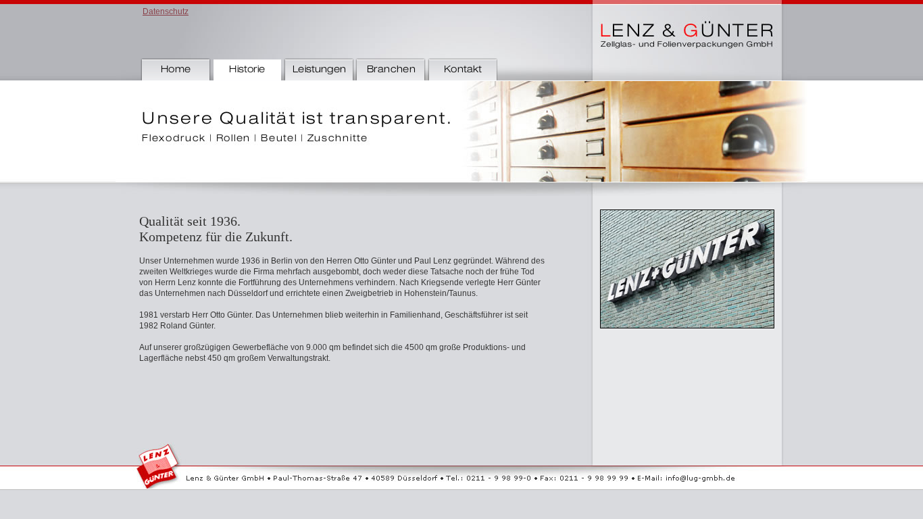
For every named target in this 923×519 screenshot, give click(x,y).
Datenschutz (166, 11)
